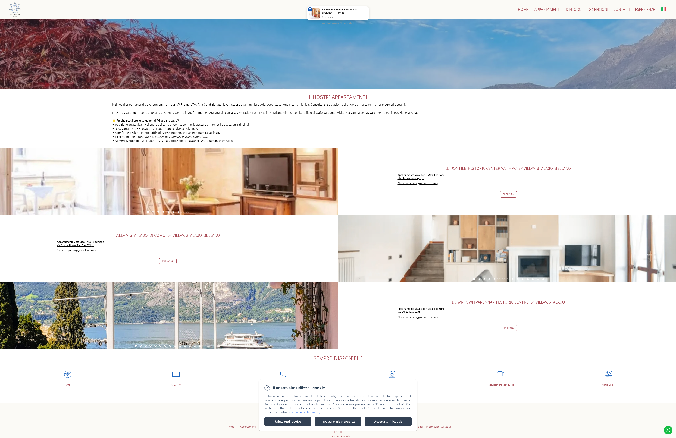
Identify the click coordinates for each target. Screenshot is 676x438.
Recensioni (598, 9)
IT (341, 431)
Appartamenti (547, 9)
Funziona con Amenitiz (338, 436)
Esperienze (645, 9)
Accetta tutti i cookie (388, 421)
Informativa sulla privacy (304, 412)
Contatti (621, 9)
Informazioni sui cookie (439, 426)
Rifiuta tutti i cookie (288, 421)
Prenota (508, 194)
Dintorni (574, 9)
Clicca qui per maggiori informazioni (418, 183)
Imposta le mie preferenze (338, 421)
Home (523, 9)
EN (335, 431)
